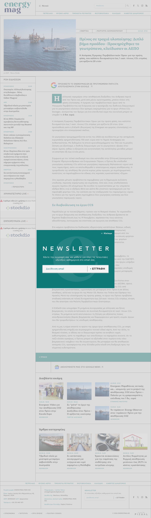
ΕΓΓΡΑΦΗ (98, 269)
